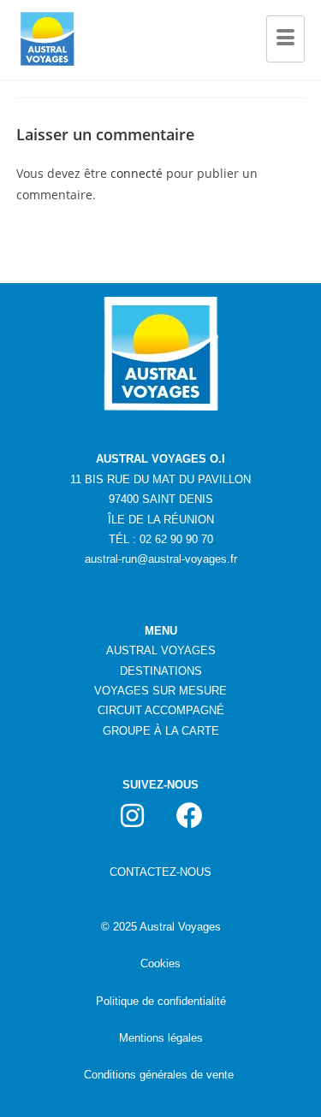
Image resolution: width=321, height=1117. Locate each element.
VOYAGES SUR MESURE (160, 690)
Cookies (160, 963)
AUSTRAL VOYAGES (161, 650)
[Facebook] (189, 815)
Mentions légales (161, 1037)
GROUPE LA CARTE (161, 730)
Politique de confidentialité (161, 1001)
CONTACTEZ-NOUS (160, 872)
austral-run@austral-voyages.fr (161, 559)
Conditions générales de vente (159, 1074)
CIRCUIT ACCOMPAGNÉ (161, 710)
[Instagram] (131, 815)
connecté (136, 173)
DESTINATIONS (161, 671)
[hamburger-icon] (285, 39)
